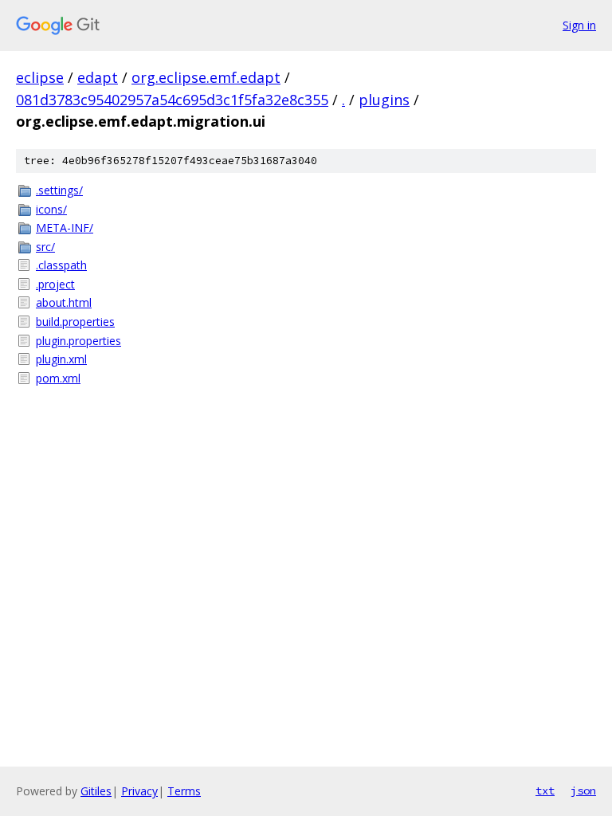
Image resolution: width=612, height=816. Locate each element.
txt (545, 790)
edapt (97, 77)
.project (55, 284)
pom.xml (58, 378)
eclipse (40, 77)
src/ (45, 246)
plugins (384, 99)
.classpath (61, 265)
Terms (184, 790)
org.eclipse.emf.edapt (205, 77)
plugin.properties (78, 340)
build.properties (75, 321)
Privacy (139, 790)
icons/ (51, 209)
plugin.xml (61, 359)
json (583, 790)
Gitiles (96, 790)
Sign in (579, 25)
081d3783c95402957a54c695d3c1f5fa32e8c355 (172, 99)
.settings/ (59, 190)
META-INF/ (64, 227)
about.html (64, 302)
